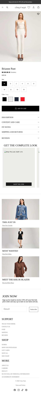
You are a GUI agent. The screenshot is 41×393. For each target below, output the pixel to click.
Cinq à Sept (23, 381)
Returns (5, 335)
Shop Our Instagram (9, 347)
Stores (4, 344)
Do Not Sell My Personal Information (16, 374)
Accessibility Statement (10, 377)
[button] (6, 72)
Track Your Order (8, 324)
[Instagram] (18, 390)
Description (7, 117)
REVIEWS (6, 138)
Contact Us (6, 326)
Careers (5, 368)
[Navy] (16, 99)
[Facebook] (14, 390)
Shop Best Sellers (6, 254)
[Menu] (2, 7)
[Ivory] (10, 99)
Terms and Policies (20, 385)
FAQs (3, 329)
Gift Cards (6, 350)
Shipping (5, 332)
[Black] (4, 99)
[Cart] (38, 7)
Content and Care (11, 122)
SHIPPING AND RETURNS (12, 132)
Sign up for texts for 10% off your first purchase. (20, 2)
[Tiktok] (22, 390)
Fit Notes (6, 127)
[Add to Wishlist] (38, 14)
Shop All (5, 353)
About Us (5, 365)
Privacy (4, 371)
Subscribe (33, 309)
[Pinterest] (26, 390)
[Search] (7, 7)
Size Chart (5, 356)
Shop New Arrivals (7, 225)
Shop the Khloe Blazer (8, 283)
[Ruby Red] (22, 99)
